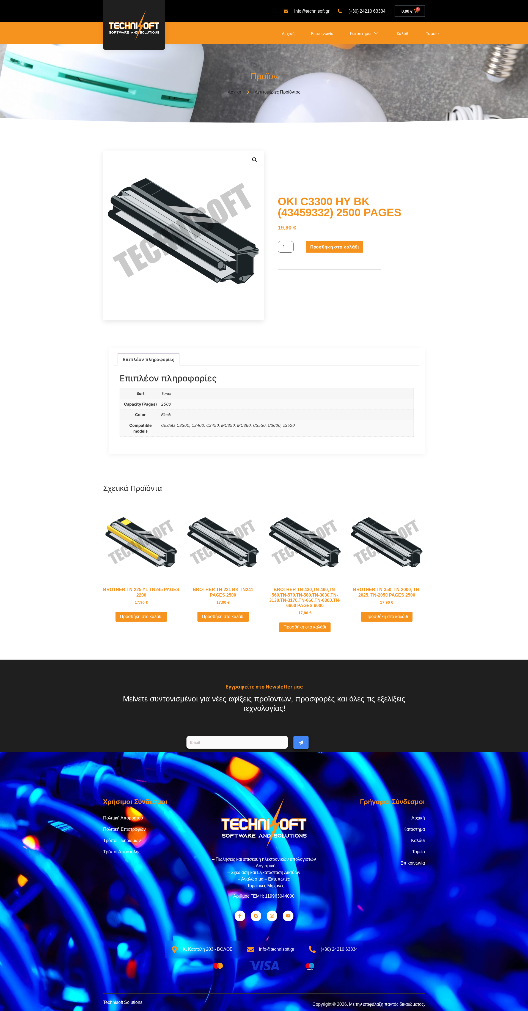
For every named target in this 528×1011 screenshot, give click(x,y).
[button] (255, 160)
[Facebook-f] (240, 916)
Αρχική (288, 33)
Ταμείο (432, 33)
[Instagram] (272, 916)
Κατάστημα (360, 33)
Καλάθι (403, 33)
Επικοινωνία (322, 33)
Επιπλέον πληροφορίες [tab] (148, 359)
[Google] (256, 916)
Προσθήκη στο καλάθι (334, 247)
